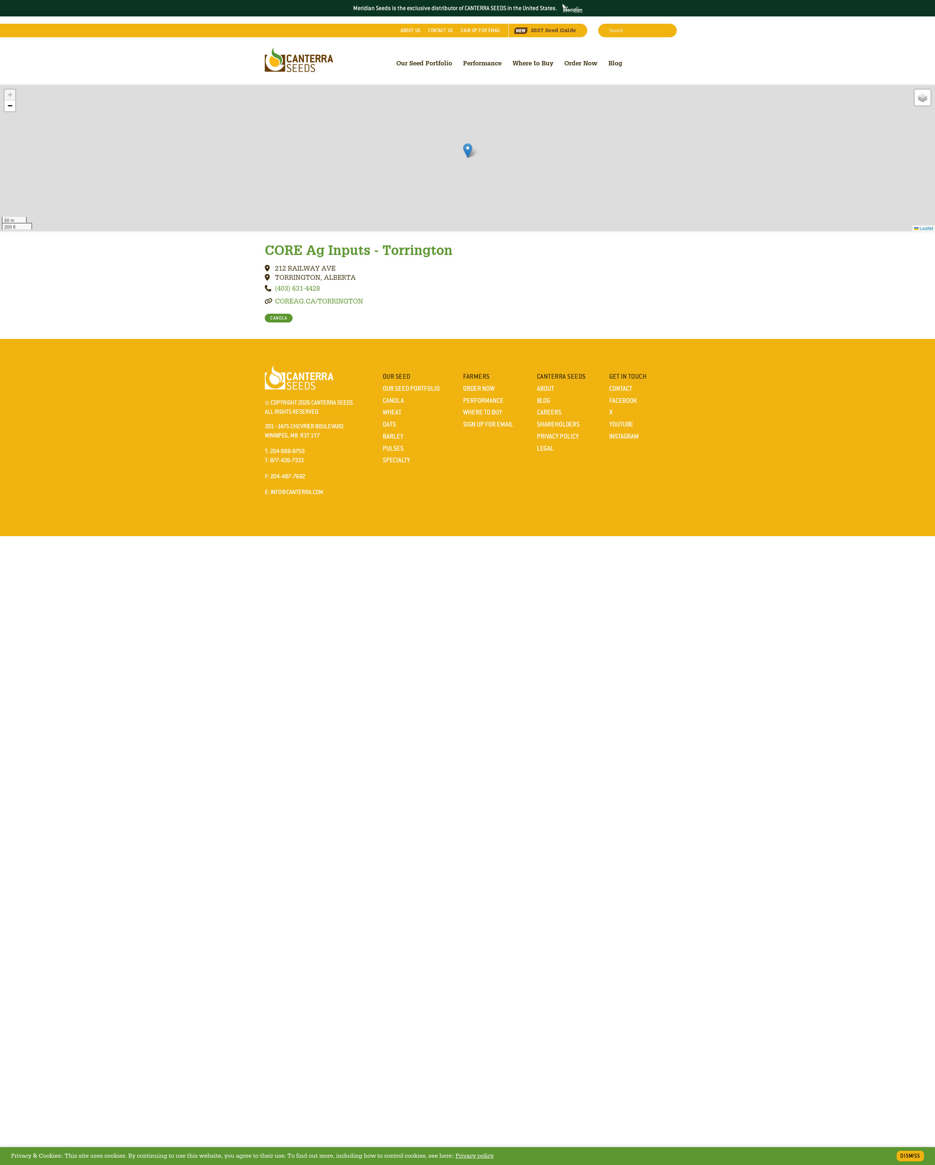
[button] (467, 150)
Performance (482, 63)
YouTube (621, 424)
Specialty (396, 460)
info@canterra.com (297, 492)
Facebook (623, 401)
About (410, 30)
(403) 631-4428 (297, 288)
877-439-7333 (287, 460)
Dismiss (910, 1156)
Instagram (624, 436)
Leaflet (926, 228)
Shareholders (558, 424)
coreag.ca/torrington (319, 301)
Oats (389, 424)
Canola (393, 401)
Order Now (581, 63)
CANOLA (278, 318)
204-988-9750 (287, 451)
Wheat (392, 412)
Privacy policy (474, 1155)
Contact (440, 30)
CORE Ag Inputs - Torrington (359, 250)
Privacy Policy (558, 436)
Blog (615, 63)
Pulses (393, 448)
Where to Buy (532, 63)
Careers (549, 412)
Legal (545, 448)
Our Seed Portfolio (424, 63)
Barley (393, 436)
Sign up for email (481, 30)
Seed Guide (553, 30)
